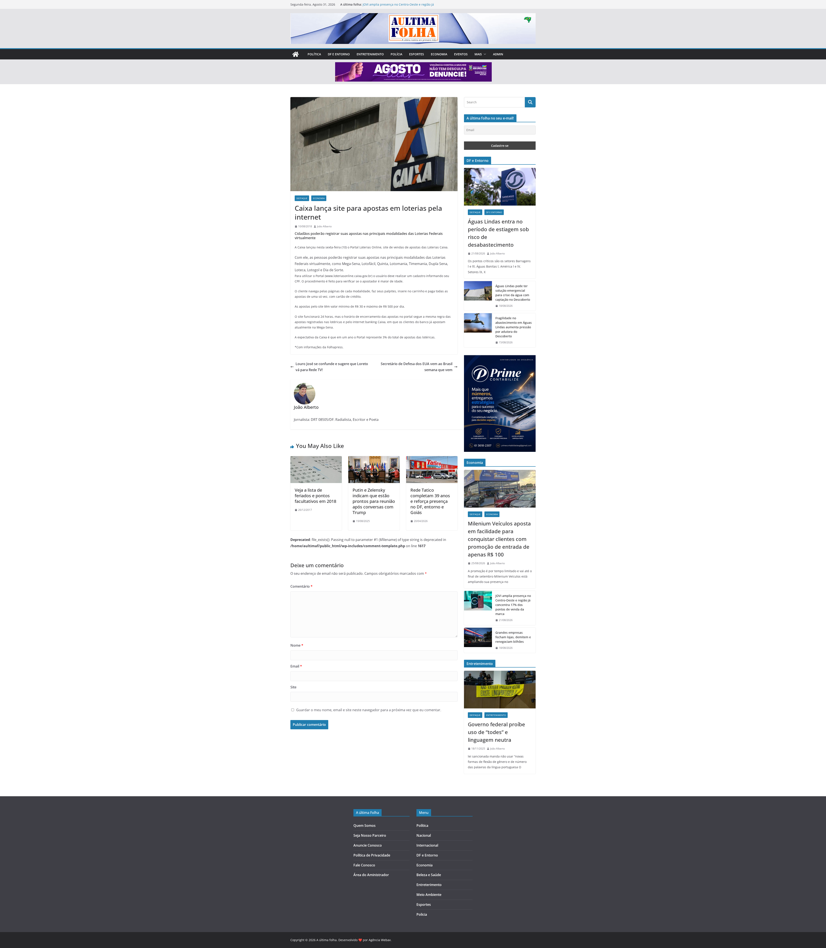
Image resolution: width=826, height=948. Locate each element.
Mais (478, 54)
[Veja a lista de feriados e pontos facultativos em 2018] (316, 459)
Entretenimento (370, 54)
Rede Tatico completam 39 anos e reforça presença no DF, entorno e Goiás (430, 501)
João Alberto (324, 226)
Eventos (461, 54)
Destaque (301, 198)
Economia (439, 54)
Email (296, 666)
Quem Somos (364, 825)
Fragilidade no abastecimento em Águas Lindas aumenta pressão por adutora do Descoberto (513, 327)
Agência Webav (380, 940)
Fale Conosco (364, 865)
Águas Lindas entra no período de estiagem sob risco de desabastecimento (498, 233)
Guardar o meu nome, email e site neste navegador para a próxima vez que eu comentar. (368, 710)
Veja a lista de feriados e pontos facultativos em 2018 (315, 495)
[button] (484, 54)
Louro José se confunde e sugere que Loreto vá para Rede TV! (332, 366)
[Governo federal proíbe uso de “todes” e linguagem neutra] (500, 689)
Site (293, 687)
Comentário (301, 586)
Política (314, 54)
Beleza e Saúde (428, 874)
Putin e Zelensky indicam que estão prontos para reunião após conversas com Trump (374, 501)
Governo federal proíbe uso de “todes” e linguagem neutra (496, 732)
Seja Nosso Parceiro (369, 835)
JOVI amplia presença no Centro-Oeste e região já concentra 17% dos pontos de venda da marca (398, 6)
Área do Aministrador (371, 874)
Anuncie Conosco (367, 845)
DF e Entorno (339, 54)
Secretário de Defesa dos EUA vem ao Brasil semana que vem (416, 366)
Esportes (416, 54)
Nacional (423, 835)
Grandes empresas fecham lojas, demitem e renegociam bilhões (513, 637)
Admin (498, 54)
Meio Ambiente (428, 894)
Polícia (396, 54)
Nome (296, 645)
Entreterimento (429, 884)
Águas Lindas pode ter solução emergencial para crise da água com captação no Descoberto (512, 293)
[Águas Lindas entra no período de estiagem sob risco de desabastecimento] (500, 187)
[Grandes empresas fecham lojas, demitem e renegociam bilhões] (478, 640)
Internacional (427, 845)
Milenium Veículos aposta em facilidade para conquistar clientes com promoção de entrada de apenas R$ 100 (499, 539)
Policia (421, 914)
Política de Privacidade (371, 855)
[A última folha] (295, 54)
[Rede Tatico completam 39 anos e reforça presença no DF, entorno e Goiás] (432, 459)
